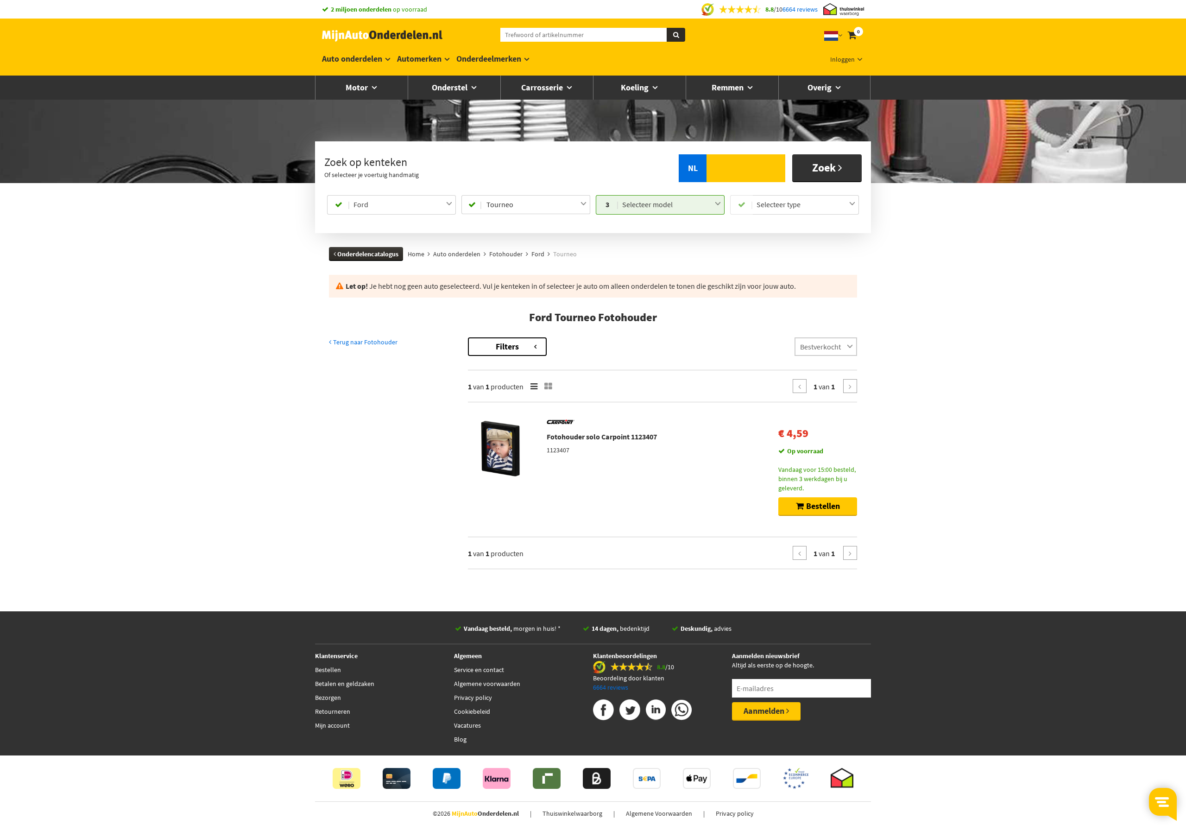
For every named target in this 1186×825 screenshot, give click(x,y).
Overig (820, 87)
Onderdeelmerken (488, 58)
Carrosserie (543, 87)
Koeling (635, 87)
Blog (460, 739)
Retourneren (332, 711)
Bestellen (328, 670)
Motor (358, 87)
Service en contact (479, 670)
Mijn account (332, 725)
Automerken (419, 58)
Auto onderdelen (352, 58)
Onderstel (450, 87)
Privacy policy (473, 697)
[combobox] (403, 205)
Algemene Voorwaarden (659, 813)
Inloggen (842, 59)
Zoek (825, 167)
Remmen (728, 87)
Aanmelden (765, 710)
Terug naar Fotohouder (364, 342)
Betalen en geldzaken (344, 683)
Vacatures (467, 725)
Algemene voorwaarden (487, 683)
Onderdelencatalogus (367, 254)
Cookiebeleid (472, 711)
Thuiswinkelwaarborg (572, 813)
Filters (507, 346)
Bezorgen (328, 697)
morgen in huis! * (512, 628)
